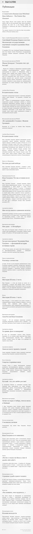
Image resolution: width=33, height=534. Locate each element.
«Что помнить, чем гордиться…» (14, 492)
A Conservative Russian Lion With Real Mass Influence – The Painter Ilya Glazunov (15, 16)
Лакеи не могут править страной (14, 349)
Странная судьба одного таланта (14, 476)
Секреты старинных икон (11, 362)
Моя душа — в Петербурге (11, 226)
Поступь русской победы (11, 163)
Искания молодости (9, 513)
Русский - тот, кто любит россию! (14, 381)
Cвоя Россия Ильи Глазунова (12, 317)
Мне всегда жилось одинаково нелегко (16, 210)
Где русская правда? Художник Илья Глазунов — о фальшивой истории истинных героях (15, 243)
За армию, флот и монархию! (12, 331)
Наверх (4, 529)
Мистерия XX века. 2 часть (11, 280)
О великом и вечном (9, 422)
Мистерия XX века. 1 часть (11, 297)
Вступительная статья (10, 92)
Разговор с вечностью (10, 260)
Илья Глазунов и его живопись (13, 435)
